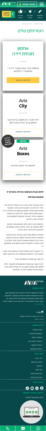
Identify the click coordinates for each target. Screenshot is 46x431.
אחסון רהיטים (37, 337)
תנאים (36, 319)
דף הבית (38, 358)
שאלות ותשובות (36, 349)
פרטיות (41, 319)
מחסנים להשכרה (35, 333)
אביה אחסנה (38, 24)
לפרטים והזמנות (23, 131)
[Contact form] (23, 428)
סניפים (39, 366)
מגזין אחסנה (37, 330)
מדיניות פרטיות (36, 373)
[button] (41, 4)
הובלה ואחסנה (36, 345)
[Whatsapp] (38, 428)
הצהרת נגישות (36, 362)
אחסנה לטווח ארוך (35, 341)
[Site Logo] (9, 3)
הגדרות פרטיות (36, 377)
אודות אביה (39, 304)
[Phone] (7, 428)
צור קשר (38, 370)
